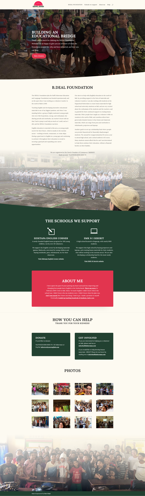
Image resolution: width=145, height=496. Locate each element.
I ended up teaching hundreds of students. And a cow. (76, 298)
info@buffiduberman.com (87, 346)
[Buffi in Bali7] (104, 411)
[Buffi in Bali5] (40, 411)
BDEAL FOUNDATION (75, 5)
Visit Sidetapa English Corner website (51, 259)
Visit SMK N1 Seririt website (94, 261)
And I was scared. (51, 295)
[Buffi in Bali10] (104, 394)
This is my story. (90, 288)
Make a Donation (39, 56)
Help (108, 5)
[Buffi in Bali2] (61, 394)
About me (102, 5)
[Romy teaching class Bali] (104, 428)
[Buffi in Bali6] (83, 411)
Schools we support (90, 5)
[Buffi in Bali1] (40, 394)
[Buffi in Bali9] (40, 428)
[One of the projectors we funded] (83, 428)
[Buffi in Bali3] (61, 411)
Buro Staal (47, 493)
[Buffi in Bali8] (61, 428)
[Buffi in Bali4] (83, 394)
